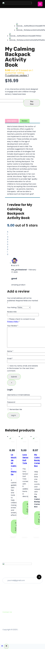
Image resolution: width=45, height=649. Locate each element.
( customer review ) (17, 75)
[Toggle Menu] (40, 4)
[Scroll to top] (2, 646)
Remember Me (15, 409)
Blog (5, 598)
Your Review (12, 325)
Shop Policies (8, 605)
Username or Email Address (18, 395)
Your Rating (12, 307)
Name (10, 351)
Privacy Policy (12, 321)
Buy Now (31, 103)
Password (11, 402)
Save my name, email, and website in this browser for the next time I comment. (22, 368)
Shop (5, 595)
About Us (7, 588)
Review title (12, 312)
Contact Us (8, 602)
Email (10, 358)
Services (6, 591)
